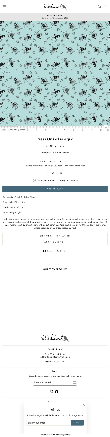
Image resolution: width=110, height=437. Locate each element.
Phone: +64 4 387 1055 (55, 361)
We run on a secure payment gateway (55, 434)
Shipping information (55, 236)
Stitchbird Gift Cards (55, 402)
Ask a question (54, 242)
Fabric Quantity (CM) (55, 162)
